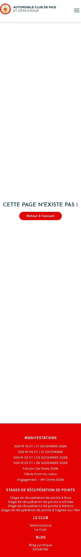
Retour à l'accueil (40, 216)
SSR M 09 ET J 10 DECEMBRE (40, 452)
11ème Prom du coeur (40, 474)
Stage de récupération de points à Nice (40, 498)
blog (41, 537)
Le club (40, 518)
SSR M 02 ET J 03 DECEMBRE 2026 (40, 457)
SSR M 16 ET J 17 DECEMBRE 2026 (40, 446)
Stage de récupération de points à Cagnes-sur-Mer (40, 510)
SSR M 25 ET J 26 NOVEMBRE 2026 (41, 463)
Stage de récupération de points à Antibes (40, 502)
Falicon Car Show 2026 (40, 468)
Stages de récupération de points (40, 490)
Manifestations (40, 438)
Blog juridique (40, 545)
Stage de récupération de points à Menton (40, 506)
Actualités (40, 549)
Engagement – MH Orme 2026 (40, 479)
